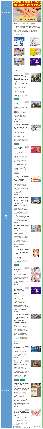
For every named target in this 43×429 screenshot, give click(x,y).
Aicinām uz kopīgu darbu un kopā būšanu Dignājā (18, 103)
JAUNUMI (26, 74)
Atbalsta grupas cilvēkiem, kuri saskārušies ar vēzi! (18, 148)
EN (3, 386)
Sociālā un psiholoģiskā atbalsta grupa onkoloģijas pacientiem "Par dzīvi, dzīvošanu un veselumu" (21, 412)
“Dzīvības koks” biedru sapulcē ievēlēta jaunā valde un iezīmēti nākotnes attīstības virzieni (20, 127)
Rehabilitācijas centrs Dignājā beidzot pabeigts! (19, 385)
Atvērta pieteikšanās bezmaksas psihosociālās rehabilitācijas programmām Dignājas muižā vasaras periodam (21, 200)
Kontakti (19, 426)
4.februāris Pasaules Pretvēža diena (19, 268)
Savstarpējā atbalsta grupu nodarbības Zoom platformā (19, 227)
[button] (40, 11)
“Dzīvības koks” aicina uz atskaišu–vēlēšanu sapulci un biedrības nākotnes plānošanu (19, 178)
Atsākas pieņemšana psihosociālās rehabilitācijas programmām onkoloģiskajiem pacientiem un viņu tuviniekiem (21, 317)
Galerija (22, 380)
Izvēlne (6, 218)
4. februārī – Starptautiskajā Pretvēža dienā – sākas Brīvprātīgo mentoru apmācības (19, 290)
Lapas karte (15, 426)
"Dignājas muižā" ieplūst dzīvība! (18, 361)
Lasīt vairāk (16, 98)
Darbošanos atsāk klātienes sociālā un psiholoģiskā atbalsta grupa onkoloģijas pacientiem (21, 251)
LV (1, 386)
